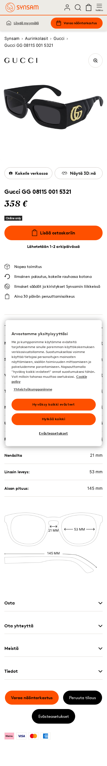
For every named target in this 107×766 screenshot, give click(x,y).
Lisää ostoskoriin (57, 233)
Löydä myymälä (26, 23)
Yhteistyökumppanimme (33, 389)
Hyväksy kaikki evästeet (53, 404)
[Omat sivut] (67, 7)
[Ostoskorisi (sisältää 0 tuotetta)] (89, 7)
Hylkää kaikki (53, 419)
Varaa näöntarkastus (80, 23)
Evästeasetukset (53, 716)
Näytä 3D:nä (83, 173)
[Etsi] (78, 7)
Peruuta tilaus (82, 697)
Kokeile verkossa (31, 173)
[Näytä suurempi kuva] (95, 60)
